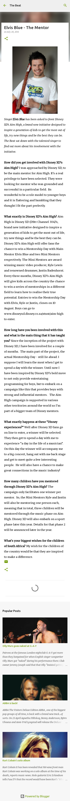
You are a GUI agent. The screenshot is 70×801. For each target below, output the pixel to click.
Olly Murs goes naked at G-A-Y (20, 646)
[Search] (65, 5)
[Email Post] (6, 563)
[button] (6, 38)
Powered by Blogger (37, 796)
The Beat (15, 5)
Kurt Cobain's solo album (16, 760)
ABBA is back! (10, 703)
